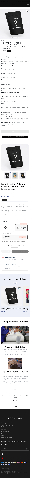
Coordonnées (15, 471)
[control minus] (3, 251)
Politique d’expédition (6, 471)
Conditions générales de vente (8, 472)
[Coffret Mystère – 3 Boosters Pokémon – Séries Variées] (11, 297)
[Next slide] (27, 175)
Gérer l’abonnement (6, 437)
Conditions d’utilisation (21, 472)
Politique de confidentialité (7, 469)
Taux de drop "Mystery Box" (7, 426)
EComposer (16, 478)
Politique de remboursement (20, 469)
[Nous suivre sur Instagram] (2, 454)
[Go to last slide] (2, 175)
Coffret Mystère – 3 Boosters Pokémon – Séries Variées (11, 309)
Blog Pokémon (5, 431)
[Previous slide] (14, 283)
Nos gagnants (5, 423)
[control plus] (9, 251)
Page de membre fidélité (6, 434)
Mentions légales (5, 473)
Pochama (3, 40)
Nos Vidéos (4, 429)
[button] (15, 136)
